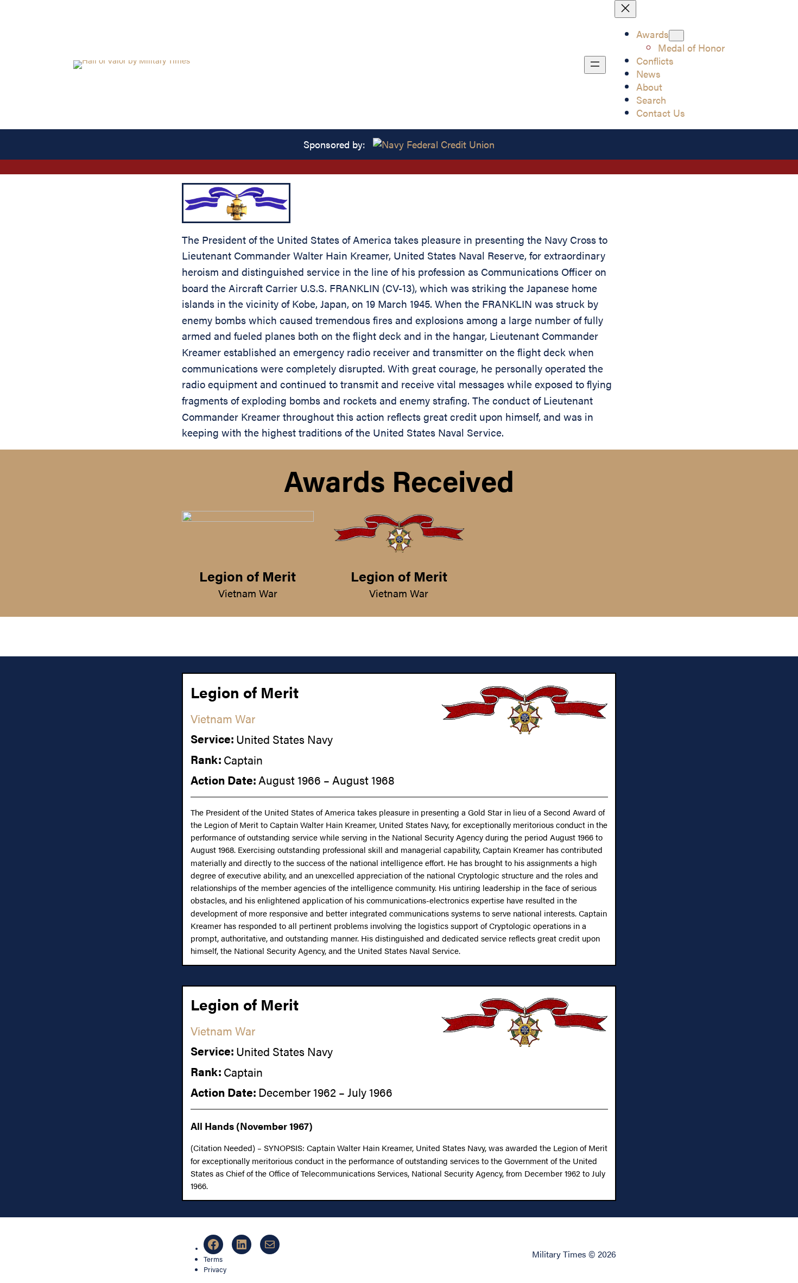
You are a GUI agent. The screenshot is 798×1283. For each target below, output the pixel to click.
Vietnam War (247, 593)
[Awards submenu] (676, 35)
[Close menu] (625, 9)
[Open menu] (595, 65)
